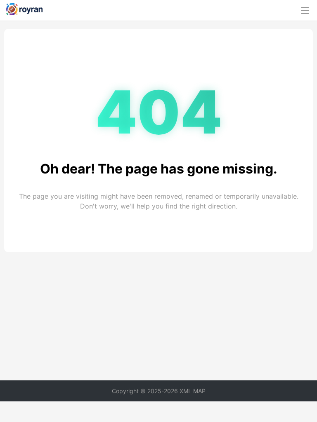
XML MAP (193, 390)
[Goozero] (24, 10)
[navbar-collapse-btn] (305, 10)
